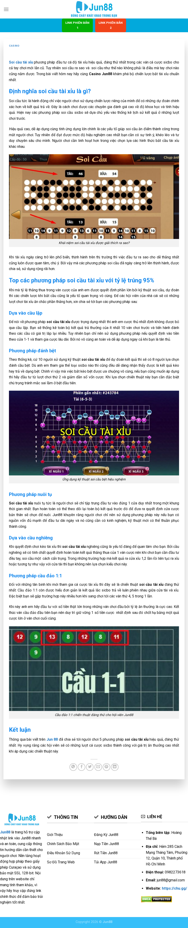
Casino (14, 45)
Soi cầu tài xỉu (21, 62)
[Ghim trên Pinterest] (106, 767)
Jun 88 (52, 739)
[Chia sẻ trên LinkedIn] (115, 767)
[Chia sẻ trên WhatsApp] (73, 767)
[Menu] (6, 9)
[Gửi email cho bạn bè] (98, 767)
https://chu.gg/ (174, 888)
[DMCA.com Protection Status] (156, 899)
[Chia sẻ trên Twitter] (90, 767)
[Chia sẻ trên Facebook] (81, 767)
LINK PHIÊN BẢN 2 (111, 25)
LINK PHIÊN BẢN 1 (77, 25)
